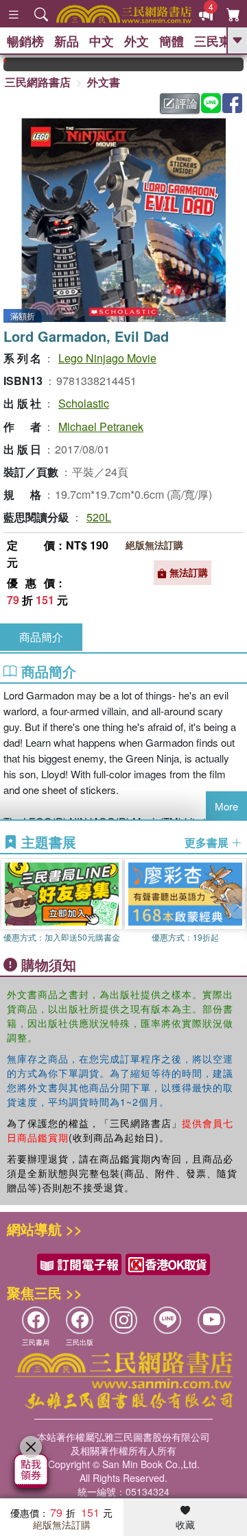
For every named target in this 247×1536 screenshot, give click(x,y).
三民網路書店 (38, 82)
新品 (66, 41)
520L (98, 517)
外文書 (103, 82)
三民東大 (219, 41)
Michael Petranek (100, 426)
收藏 (185, 1524)
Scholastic (83, 403)
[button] (236, 904)
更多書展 (208, 843)
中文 (101, 41)
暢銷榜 (25, 41)
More (226, 806)
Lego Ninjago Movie (107, 358)
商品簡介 (41, 637)
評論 (187, 103)
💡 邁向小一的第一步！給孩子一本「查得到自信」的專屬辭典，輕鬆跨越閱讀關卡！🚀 (239, 64)
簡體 (171, 41)
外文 (136, 41)
